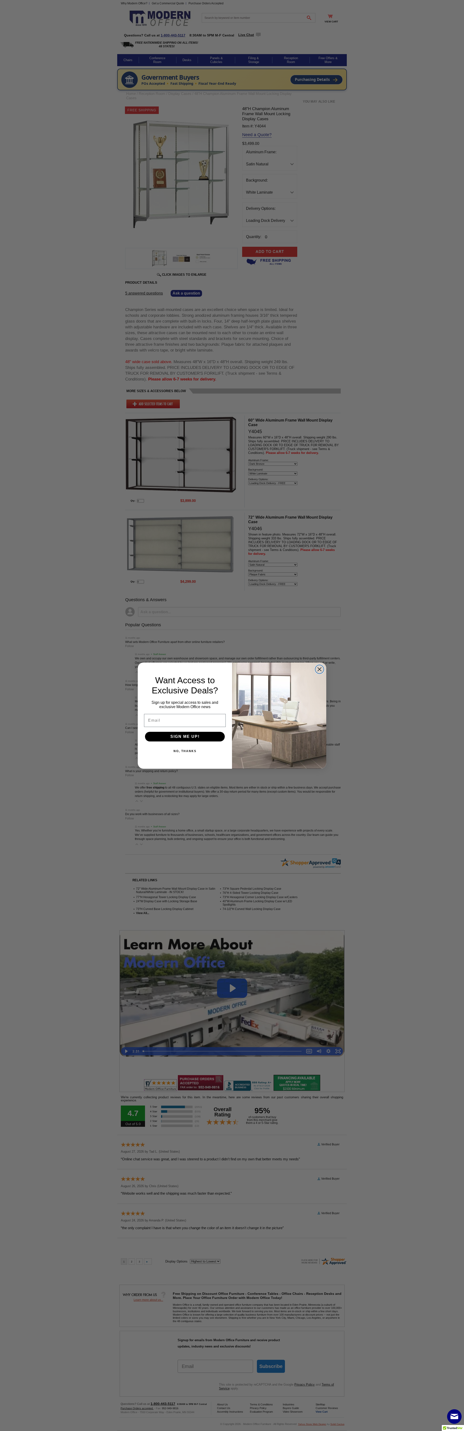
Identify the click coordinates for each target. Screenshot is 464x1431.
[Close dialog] (319, 669)
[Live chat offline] (454, 1416)
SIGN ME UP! (185, 736)
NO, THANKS (185, 751)
